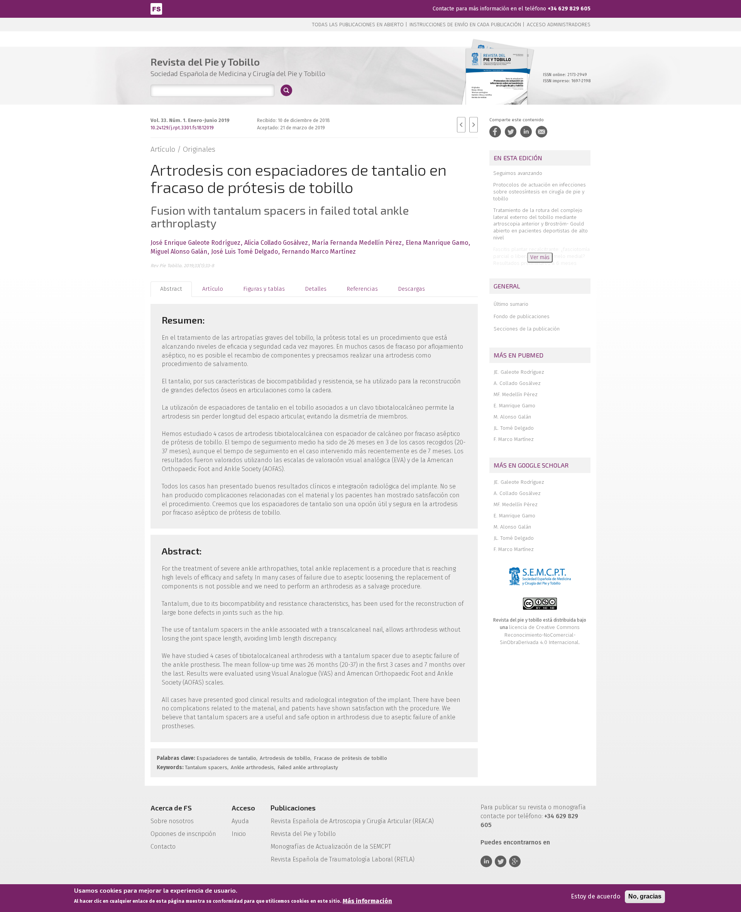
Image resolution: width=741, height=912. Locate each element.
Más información (367, 901)
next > (473, 124)
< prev (461, 124)
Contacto (163, 846)
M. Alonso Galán (512, 417)
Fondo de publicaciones (522, 316)
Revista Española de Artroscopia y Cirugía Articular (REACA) (352, 821)
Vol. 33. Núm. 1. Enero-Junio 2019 (190, 120)
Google (515, 861)
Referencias (362, 288)
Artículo (212, 288)
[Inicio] (156, 8)
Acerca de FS (171, 808)
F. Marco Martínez (514, 439)
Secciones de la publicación (527, 328)
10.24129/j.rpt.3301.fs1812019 (182, 128)
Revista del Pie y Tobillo (303, 833)
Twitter (500, 861)
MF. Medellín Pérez (516, 394)
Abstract (171, 288)
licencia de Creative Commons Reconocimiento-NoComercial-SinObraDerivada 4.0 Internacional (540, 635)
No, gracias (644, 896)
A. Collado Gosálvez (517, 383)
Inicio (239, 833)
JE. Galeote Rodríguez (519, 372)
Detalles (316, 288)
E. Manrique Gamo (514, 405)
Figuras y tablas (264, 288)
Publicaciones (293, 808)
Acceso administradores (558, 24)
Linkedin (486, 861)
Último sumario (511, 304)
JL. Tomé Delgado (514, 428)
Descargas (411, 288)
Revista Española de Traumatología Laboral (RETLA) (342, 859)
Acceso (243, 808)
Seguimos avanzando (517, 173)
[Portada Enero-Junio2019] (496, 84)
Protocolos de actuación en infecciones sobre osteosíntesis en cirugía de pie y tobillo (539, 191)
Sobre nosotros (172, 821)
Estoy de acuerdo (595, 896)
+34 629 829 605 (569, 8)
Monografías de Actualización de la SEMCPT (331, 846)
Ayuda (240, 821)
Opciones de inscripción (183, 833)
